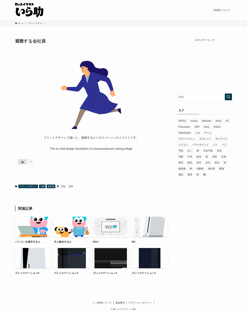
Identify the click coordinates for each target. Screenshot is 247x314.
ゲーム (207, 132)
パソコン (183, 144)
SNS (197, 126)
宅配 (180, 156)
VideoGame (184, 132)
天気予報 (208, 150)
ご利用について (103, 302)
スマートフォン (186, 138)
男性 (180, 162)
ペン (224, 144)
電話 (180, 174)
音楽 (190, 174)
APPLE (182, 120)
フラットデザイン (28, 186)
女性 (63, 186)
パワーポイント (200, 144)
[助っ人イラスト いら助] (29, 10)
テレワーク (221, 138)
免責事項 (120, 302)
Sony (206, 126)
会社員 (51, 186)
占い (190, 150)
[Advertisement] (204, 64)
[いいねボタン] (22, 162)
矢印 (199, 162)
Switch (217, 126)
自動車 (200, 168)
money (194, 120)
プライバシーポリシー (140, 302)
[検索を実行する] (228, 96)
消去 (214, 156)
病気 (190, 162)
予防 (180, 150)
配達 (221, 168)
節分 (217, 162)
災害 (71, 186)
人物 (42, 186)
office (218, 120)
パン (215, 144)
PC (227, 120)
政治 (199, 156)
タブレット (205, 138)
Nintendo (206, 120)
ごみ (197, 132)
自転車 (211, 168)
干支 (190, 156)
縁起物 (182, 168)
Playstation (184, 126)
